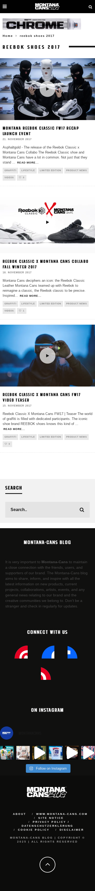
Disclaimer (72, 829)
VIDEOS (9, 177)
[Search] (90, 6)
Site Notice (51, 817)
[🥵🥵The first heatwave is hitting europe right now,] (72, 753)
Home (8, 35)
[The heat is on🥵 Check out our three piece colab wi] (56, 753)
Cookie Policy (34, 829)
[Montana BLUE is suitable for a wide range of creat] (88, 753)
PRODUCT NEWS (76, 170)
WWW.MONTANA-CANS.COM (62, 814)
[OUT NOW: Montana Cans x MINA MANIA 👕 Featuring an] (7, 753)
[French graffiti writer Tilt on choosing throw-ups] (39, 753)
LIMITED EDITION (50, 170)
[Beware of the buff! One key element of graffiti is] (23, 753)
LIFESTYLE (28, 170)
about (19, 814)
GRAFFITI (10, 170)
